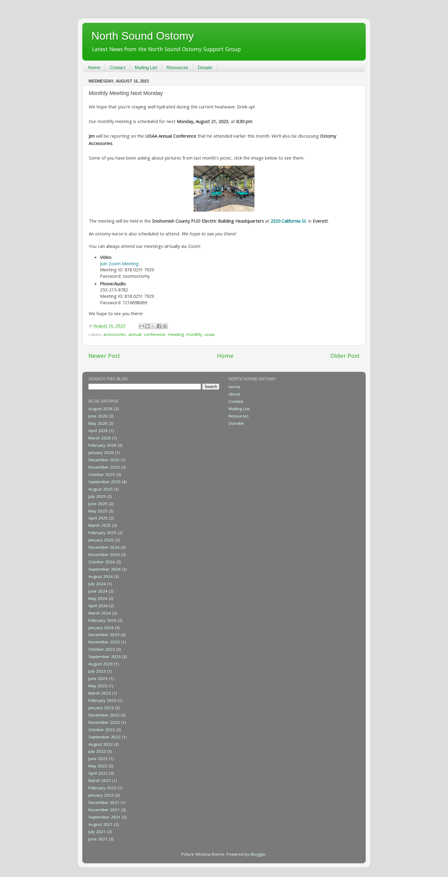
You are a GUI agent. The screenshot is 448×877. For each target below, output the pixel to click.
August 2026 (100, 408)
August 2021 (100, 824)
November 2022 (104, 722)
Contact (117, 67)
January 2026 (101, 452)
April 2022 (98, 773)
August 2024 (100, 576)
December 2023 (103, 634)
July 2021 (97, 831)
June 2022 (98, 758)
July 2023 (97, 671)
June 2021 (98, 839)
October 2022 (101, 729)
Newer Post (104, 356)
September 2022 (104, 737)
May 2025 (97, 511)
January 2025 (101, 540)
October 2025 (101, 474)
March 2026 (99, 438)
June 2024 (98, 591)
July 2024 (97, 583)
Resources (177, 67)
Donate (205, 67)
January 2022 (101, 795)
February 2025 (102, 532)
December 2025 (103, 460)
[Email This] (142, 326)
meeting (176, 334)
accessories (114, 334)
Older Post (345, 356)
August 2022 (100, 744)
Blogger (258, 854)
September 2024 (104, 569)
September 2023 (104, 656)
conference (154, 334)
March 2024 (99, 613)
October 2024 (101, 562)
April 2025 (98, 518)
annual (134, 334)
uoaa (209, 334)
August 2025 (100, 489)
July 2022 (97, 751)
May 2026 (97, 423)
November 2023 (104, 642)
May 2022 (97, 766)
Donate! (236, 423)
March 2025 (99, 525)
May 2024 (97, 598)
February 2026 (102, 445)
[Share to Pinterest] (165, 326)
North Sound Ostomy (142, 36)
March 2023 (99, 693)
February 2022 (102, 788)
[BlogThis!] (147, 326)
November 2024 (104, 554)
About (234, 394)
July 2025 (97, 496)
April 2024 (98, 605)
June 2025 (98, 503)
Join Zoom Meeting (119, 263)
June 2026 (98, 416)
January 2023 (101, 707)
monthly (194, 334)
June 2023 (98, 678)
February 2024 (102, 620)
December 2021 (103, 802)
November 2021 (104, 809)
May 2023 (97, 686)
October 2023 (101, 649)
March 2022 (99, 780)
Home (94, 67)
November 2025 (104, 467)
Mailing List (146, 67)
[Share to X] (153, 326)
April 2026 (98, 430)
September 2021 (104, 817)
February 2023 (102, 700)
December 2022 (103, 715)
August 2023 (100, 664)
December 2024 (103, 547)
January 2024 (101, 627)
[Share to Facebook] (159, 326)
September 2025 (104, 481)
